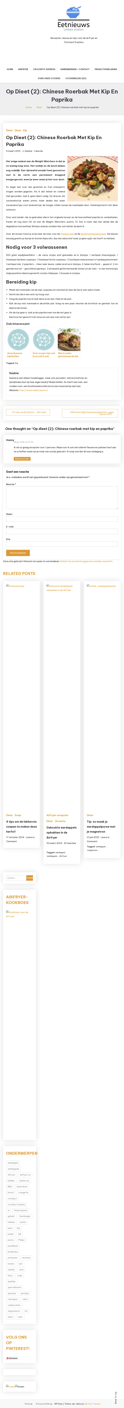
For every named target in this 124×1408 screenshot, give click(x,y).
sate (21, 1269)
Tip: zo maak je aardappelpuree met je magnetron (101, 826)
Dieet (9, 130)
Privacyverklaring (106, 69)
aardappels (52, 856)
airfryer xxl (25, 1174)
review (11, 1263)
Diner (18, 130)
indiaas (11, 1222)
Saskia (28, 151)
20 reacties (70, 843)
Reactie (11, 484)
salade (11, 1269)
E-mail (9, 526)
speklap (12, 1281)
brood (11, 1192)
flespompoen (20, 1210)
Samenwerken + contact (75, 69)
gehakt (11, 1216)
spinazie (12, 1293)
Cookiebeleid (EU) (75, 78)
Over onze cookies (49, 78)
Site (8, 539)
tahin (25, 1299)
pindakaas (13, 1246)
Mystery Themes (92, 1404)
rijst (20, 1263)
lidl (19, 1234)
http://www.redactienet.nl (33, 390)
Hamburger (25, 1216)
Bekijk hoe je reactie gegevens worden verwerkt (86, 561)
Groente (60, 821)
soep (19, 1275)
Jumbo (23, 1222)
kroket (11, 1234)
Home (10, 69)
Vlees (10, 1317)
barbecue (24, 1180)
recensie (26, 1257)
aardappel (60, 852)
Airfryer (23, 69)
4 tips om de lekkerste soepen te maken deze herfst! (21, 826)
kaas (10, 1228)
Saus (10, 1275)
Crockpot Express (44, 69)
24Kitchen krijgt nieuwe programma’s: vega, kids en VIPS (92, 413)
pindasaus (13, 1251)
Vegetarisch (14, 1311)
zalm (20, 1317)
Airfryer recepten (57, 815)
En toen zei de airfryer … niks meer (29, 412)
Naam (9, 514)
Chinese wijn (67, 233)
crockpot (12, 1198)
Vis (26, 1311)
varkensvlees (14, 1305)
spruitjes (25, 1293)
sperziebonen (14, 1287)
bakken (11, 1180)
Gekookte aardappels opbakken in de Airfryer (61, 832)
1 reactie (38, 151)
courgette (23, 1192)
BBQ (10, 1186)
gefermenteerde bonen (93, 233)
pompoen (13, 1257)
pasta (11, 1240)
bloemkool (22, 1186)
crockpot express (16, 1204)
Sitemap (29, 1404)
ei (8, 1210)
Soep (18, 815)
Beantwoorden (22, 459)
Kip (25, 130)
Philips (21, 1240)
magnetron (92, 850)
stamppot (13, 1299)
